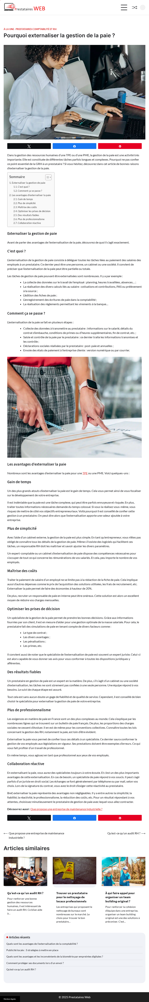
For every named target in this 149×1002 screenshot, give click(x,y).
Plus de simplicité (27, 203)
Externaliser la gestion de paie (28, 182)
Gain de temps (25, 199)
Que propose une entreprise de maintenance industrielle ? (66, 809)
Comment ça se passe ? (30, 190)
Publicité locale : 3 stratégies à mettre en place (32, 950)
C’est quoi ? (23, 186)
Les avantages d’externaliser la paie (31, 195)
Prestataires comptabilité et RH (36, 29)
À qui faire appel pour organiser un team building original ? (120, 897)
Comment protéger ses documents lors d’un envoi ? (35, 963)
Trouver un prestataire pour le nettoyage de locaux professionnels (72, 897)
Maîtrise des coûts (27, 207)
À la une (9, 29)
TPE (85, 473)
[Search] (142, 7)
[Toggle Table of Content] (47, 177)
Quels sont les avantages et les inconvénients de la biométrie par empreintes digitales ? (54, 956)
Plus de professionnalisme (31, 219)
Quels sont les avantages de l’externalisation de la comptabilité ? (42, 943)
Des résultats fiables (28, 215)
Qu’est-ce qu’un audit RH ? (25, 893)
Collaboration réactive (29, 222)
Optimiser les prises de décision (34, 211)
